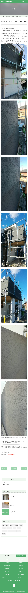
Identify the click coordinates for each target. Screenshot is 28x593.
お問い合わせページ (6, 441)
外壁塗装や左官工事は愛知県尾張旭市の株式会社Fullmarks (13, 446)
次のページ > (24, 468)
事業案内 (3, 528)
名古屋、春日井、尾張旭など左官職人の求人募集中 (15, 448)
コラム (4, 482)
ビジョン (20, 525)
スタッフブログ (3, 459)
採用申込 (19, 528)
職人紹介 (3, 533)
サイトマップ (21, 577)
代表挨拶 (16, 525)
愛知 (3, 525)
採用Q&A (14, 528)
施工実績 (19, 531)
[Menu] (25, 1)
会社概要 (11, 525)
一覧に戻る (14, 468)
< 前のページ (4, 468)
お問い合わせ (4, 531)
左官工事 (7, 525)
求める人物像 (9, 528)
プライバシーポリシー (12, 531)
